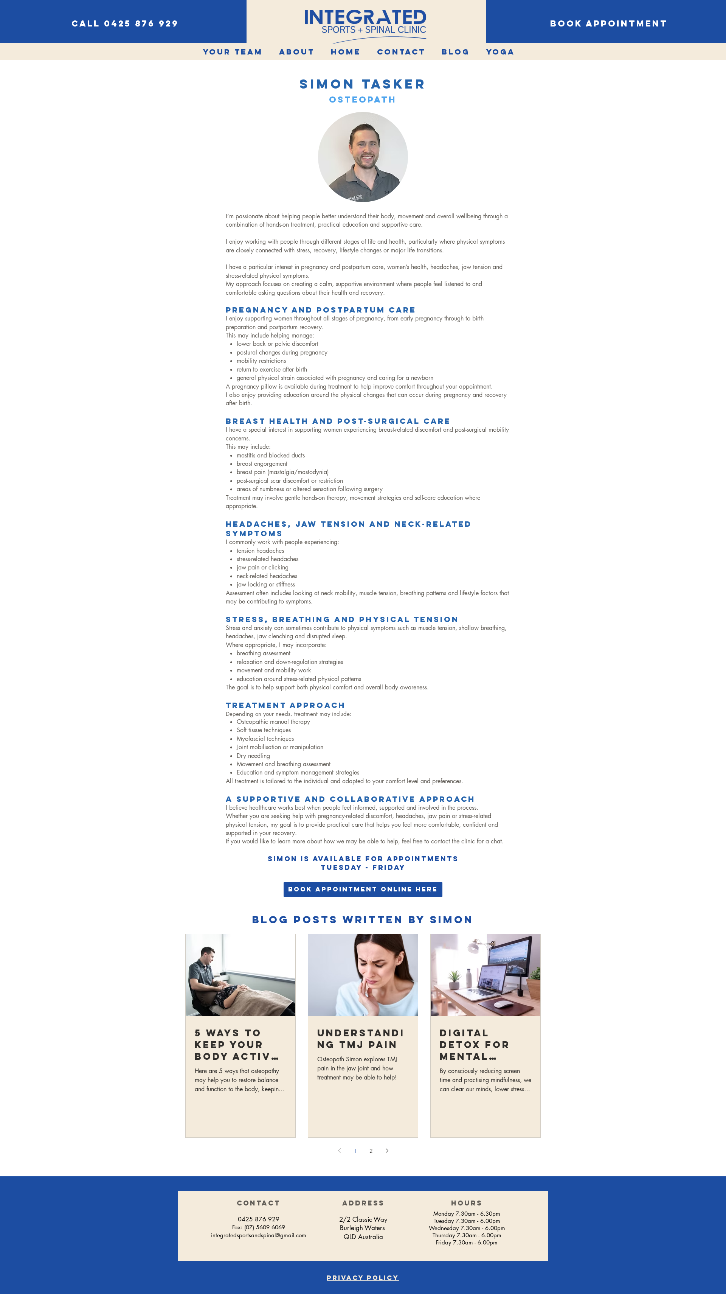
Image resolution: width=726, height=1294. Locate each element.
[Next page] (387, 1150)
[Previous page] (339, 1150)
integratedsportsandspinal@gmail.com (258, 1235)
